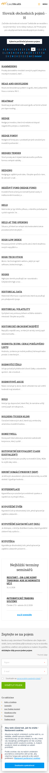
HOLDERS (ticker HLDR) (16, 416)
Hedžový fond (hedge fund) (19, 187)
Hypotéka (8, 541)
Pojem (6, 662)
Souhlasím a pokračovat (24, 765)
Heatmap (7, 100)
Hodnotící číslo (11, 364)
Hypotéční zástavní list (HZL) (21, 523)
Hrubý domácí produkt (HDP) (20, 471)
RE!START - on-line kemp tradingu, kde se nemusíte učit (23, 580)
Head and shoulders (15, 83)
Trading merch (9, 719)
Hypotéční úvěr (12, 506)
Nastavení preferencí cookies (27, 758)
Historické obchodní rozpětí (20, 326)
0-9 (30, 56)
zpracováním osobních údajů (28, 678)
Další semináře (24, 615)
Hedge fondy (10, 135)
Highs (5, 274)
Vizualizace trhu (10, 712)
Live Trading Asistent (12, 709)
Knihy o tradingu (10, 702)
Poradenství (9, 716)
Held (5, 205)
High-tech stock (12, 257)
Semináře (8, 705)
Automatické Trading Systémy (20, 599)
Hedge (5, 118)
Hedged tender (11, 153)
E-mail (6, 671)
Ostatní (38, 56)
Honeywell (9, 433)
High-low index (12, 239)
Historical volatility (16, 309)
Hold (5, 399)
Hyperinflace (11, 489)
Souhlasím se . (24, 678)
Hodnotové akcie (13, 381)
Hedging (7, 170)
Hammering (9, 66)
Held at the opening (15, 222)
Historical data (12, 291)
